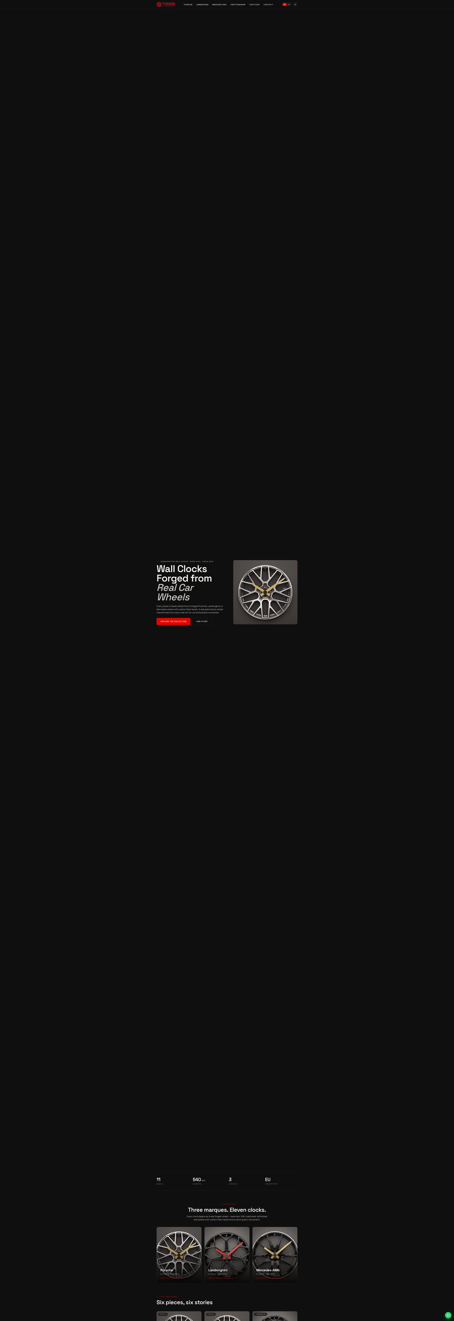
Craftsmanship (238, 4)
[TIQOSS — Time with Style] (166, 4)
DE (289, 4)
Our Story (254, 4)
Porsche (188, 4)
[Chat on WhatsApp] (448, 1315)
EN (285, 4)
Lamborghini (202, 4)
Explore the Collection (173, 621)
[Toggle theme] (295, 4)
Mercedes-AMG (219, 4)
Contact (268, 4)
